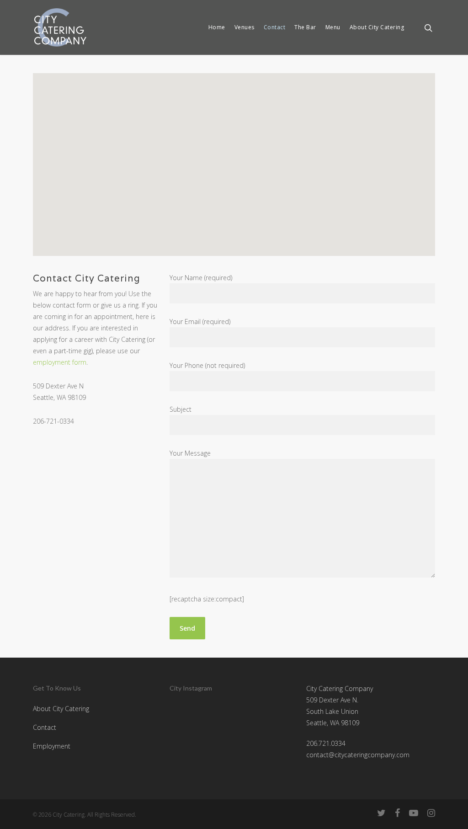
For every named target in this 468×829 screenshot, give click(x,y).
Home (216, 27)
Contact (275, 27)
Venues (244, 27)
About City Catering (377, 27)
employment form (59, 362)
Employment (51, 746)
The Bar (305, 27)
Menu (332, 27)
